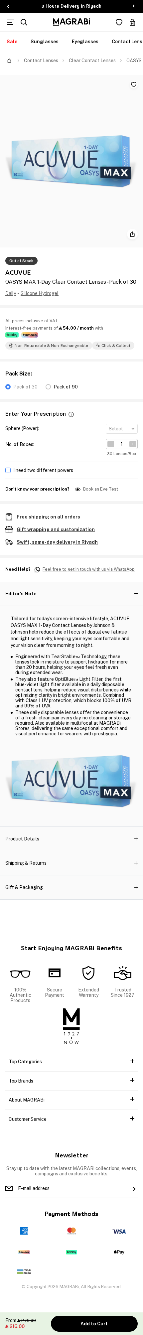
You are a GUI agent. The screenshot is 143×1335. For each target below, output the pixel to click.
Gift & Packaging (24, 887)
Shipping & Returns (26, 863)
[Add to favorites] (134, 84)
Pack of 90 (66, 386)
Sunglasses (45, 41)
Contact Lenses (41, 60)
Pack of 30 (25, 386)
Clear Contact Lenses (92, 60)
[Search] (24, 22)
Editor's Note (21, 593)
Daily (10, 293)
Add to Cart (94, 1323)
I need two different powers (43, 470)
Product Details (22, 838)
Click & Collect (115, 345)
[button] (71, 414)
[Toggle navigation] (10, 22)
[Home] (9, 61)
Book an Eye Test (100, 489)
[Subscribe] (133, 1188)
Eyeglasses (85, 41)
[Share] (132, 234)
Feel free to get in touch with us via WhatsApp (89, 569)
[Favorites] (119, 22)
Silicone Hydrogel (40, 293)
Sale (12, 41)
